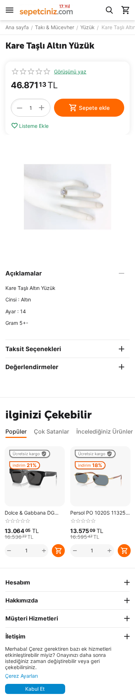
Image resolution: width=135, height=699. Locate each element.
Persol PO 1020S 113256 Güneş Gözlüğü (99, 513)
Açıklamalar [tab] (23, 273)
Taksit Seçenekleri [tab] (33, 349)
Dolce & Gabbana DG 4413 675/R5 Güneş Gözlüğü (29, 513)
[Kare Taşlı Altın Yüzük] (67, 197)
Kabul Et (35, 689)
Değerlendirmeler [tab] (31, 367)
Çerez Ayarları (21, 676)
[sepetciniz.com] (46, 9)
